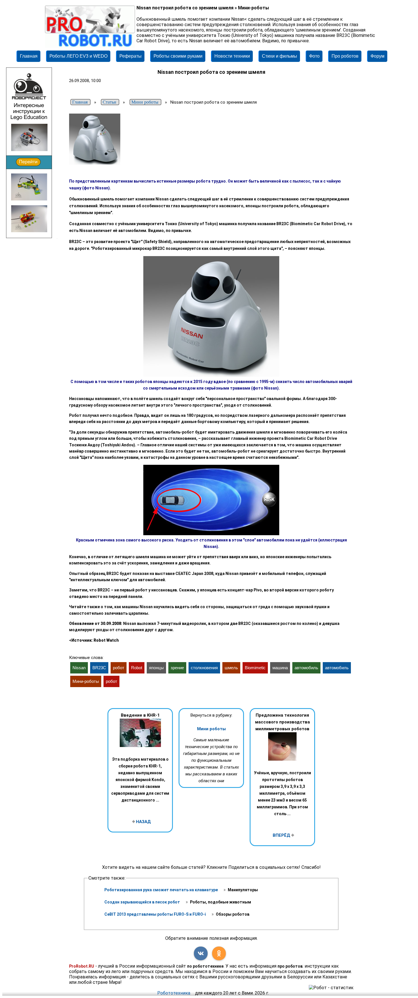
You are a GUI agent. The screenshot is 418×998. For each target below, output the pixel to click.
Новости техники (232, 56)
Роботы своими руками (178, 56)
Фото (314, 56)
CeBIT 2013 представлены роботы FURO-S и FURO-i (155, 914)
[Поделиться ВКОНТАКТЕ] (201, 953)
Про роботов (345, 56)
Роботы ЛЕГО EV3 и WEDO (78, 56)
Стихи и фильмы (279, 56)
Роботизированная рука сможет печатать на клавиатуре (161, 890)
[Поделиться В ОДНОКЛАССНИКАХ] (219, 953)
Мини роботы (211, 728)
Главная (29, 56)
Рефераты (130, 56)
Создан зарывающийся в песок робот (142, 902)
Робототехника (173, 993)
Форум (377, 56)
